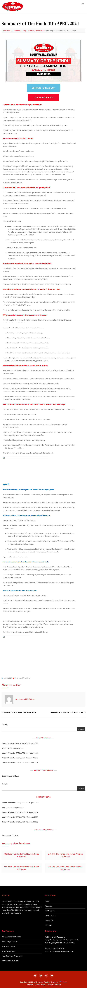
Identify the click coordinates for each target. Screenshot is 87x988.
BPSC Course (50, 911)
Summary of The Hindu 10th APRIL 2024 (20, 712)
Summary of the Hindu (22, 678)
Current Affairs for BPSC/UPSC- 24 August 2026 (20, 743)
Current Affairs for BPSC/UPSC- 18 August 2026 (20, 763)
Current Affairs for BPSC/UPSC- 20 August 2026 (20, 753)
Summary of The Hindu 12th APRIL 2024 (67, 712)
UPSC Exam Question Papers (12, 748)
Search (4, 725)
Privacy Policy (40, 984)
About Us (48, 906)
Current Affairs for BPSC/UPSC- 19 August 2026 (20, 758)
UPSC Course (50, 916)
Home (47, 901)
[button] (83, 3)
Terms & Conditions (54, 984)
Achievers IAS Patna (24, 699)
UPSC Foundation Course (11, 937)
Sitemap (48, 925)
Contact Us (49, 920)
